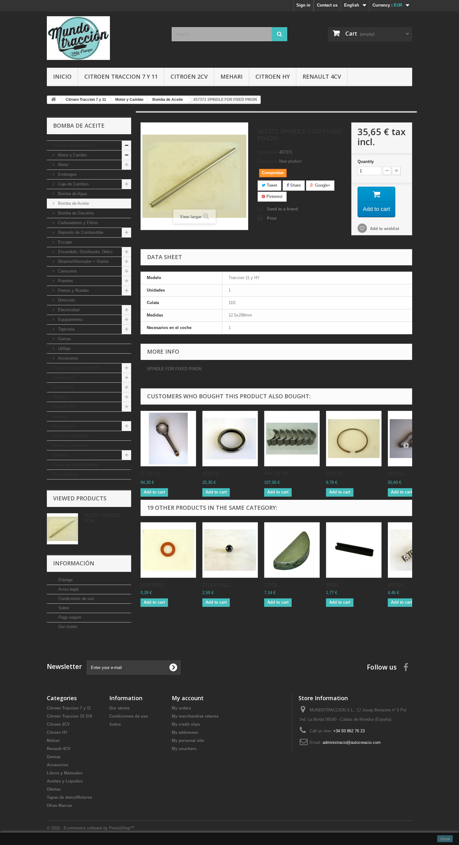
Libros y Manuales (70, 435)
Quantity (366, 161)
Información (73, 563)
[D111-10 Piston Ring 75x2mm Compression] (354, 438)
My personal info (188, 740)
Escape (64, 242)
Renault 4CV (322, 76)
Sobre (63, 608)
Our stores (67, 626)
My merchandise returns (195, 716)
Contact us (327, 5)
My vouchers (184, 748)
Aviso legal (67, 589)
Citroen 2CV (189, 76)
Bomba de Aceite (73, 203)
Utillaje (63, 348)
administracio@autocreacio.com (352, 742)
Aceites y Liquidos (71, 445)
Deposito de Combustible (80, 232)
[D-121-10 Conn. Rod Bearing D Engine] (168, 438)
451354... (397, 584)
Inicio (62, 76)
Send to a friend (282, 209)
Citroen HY (272, 76)
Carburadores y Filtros (77, 222)
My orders (181, 708)
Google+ (322, 185)
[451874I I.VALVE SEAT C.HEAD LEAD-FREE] (230, 438)
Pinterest (274, 196)
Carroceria (66, 271)
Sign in (303, 5)
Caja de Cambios (73, 184)
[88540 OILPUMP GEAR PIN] (354, 550)
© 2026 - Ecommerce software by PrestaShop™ (90, 828)
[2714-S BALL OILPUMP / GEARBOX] (230, 550)
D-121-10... (152, 473)
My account (188, 698)
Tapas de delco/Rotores (75, 464)
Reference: (268, 152)
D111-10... (336, 473)
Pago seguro (69, 617)
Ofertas (60, 455)
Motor (62, 164)
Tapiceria (65, 329)
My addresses (185, 732)
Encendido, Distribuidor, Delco (84, 251)
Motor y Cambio (72, 155)
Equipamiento (70, 319)
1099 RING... (154, 584)
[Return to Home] (53, 100)
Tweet (271, 185)
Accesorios (67, 358)
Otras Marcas (65, 474)
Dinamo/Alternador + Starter (83, 261)
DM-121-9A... (278, 473)
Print (271, 218)
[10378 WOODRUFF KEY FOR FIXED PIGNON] (292, 550)
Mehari (231, 76)
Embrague (66, 174)
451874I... (212, 473)
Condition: (268, 161)
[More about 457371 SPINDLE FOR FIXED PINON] (62, 528)
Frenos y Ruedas (73, 290)
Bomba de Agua (72, 193)
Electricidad (68, 309)
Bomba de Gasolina (75, 213)
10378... (272, 584)
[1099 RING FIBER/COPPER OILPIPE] (168, 550)
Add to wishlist (384, 228)
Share (295, 185)
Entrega (64, 579)
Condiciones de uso (75, 598)
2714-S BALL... (217, 584)
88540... (334, 584)
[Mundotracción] (104, 38)
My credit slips (186, 724)
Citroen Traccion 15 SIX (75, 368)
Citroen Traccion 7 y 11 (121, 76)
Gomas (64, 339)
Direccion (66, 300)
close (445, 838)
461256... (397, 473)
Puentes (65, 280)
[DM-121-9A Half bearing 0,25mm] (292, 438)
